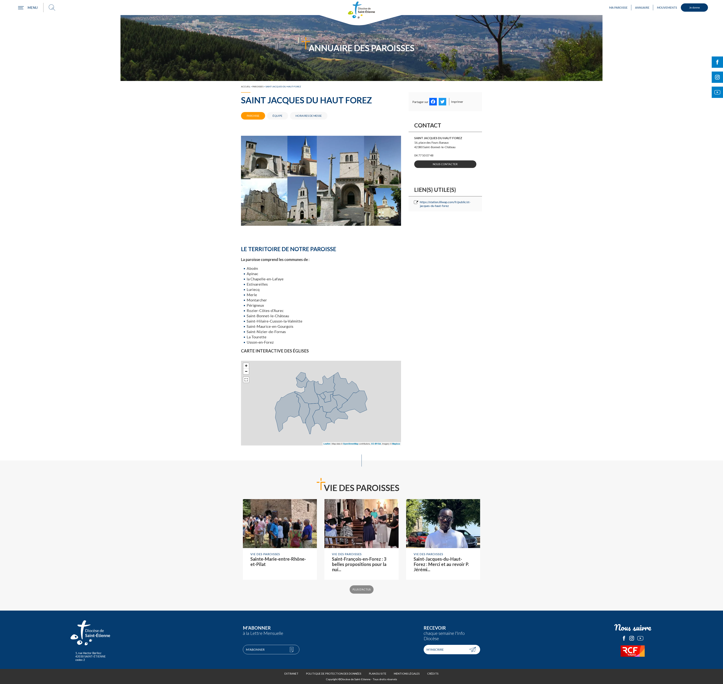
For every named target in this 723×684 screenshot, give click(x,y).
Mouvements (667, 7)
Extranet (291, 673)
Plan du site (377, 673)
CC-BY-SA (376, 443)
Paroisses (257, 86)
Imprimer (457, 101)
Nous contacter (445, 164)
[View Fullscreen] (246, 380)
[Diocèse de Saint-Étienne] (361, 10)
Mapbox (396, 443)
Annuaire (642, 7)
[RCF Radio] (632, 651)
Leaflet (326, 443)
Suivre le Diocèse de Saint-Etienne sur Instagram (717, 77)
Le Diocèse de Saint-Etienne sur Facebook (624, 638)
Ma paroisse (618, 7)
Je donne (694, 7)
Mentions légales (407, 673)
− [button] (246, 371)
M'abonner (255, 649)
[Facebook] (433, 101)
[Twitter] (442, 101)
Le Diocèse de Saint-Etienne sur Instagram (631, 638)
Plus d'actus (361, 589)
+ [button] (246, 365)
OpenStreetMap (350, 443)
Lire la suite (280, 539)
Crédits (433, 673)
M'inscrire (435, 649)
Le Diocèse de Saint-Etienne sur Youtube (640, 638)
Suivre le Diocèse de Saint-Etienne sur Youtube (717, 92)
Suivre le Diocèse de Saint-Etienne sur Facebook (717, 62)
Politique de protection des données (333, 673)
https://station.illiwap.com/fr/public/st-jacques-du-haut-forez (445, 203)
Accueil (245, 86)
